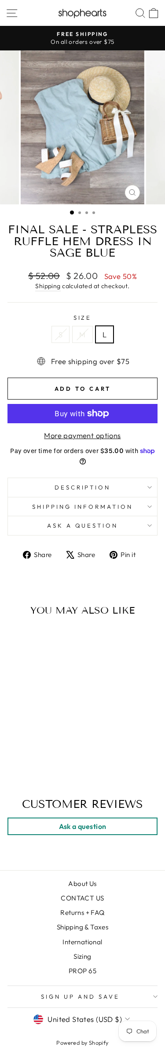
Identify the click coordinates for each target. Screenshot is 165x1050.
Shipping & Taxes (83, 927)
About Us (82, 883)
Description (83, 487)
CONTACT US (82, 898)
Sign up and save (80, 996)
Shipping (47, 286)
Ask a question (82, 525)
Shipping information (82, 506)
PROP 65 (82, 971)
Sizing (82, 956)
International (82, 942)
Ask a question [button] (82, 826)
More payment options (82, 435)
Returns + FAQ (82, 912)
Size (82, 317)
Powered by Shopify (82, 1042)
